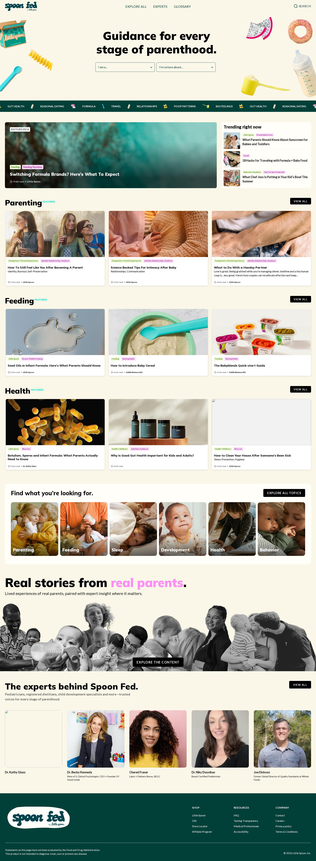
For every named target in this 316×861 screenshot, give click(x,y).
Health (217, 550)
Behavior (269, 550)
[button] (302, 6)
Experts (160, 6)
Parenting (23, 550)
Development (175, 550)
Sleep (117, 550)
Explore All (136, 6)
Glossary (182, 6)
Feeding (70, 550)
